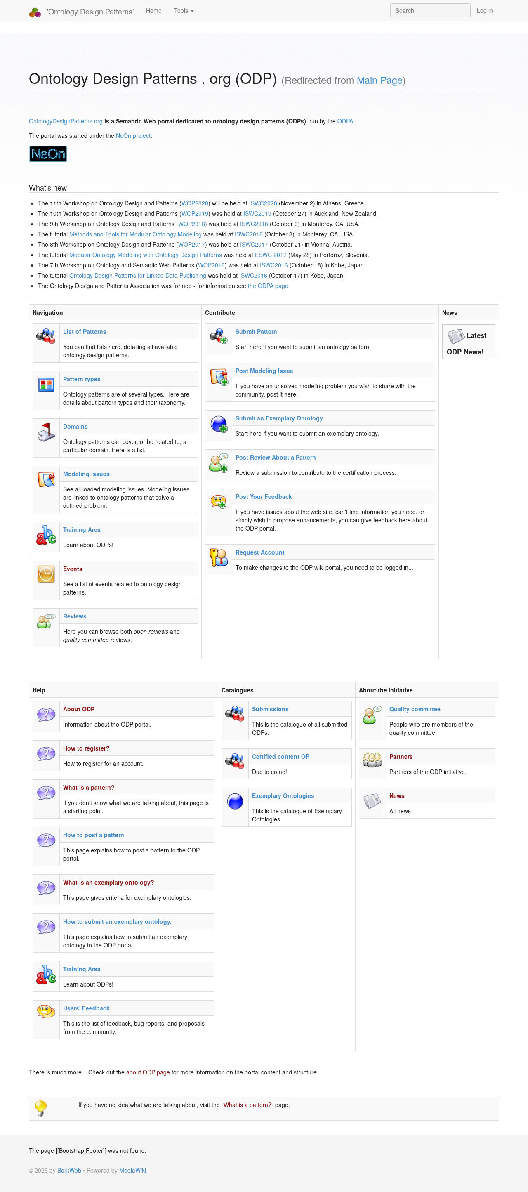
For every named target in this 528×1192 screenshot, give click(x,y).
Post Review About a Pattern (276, 457)
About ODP (78, 709)
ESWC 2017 (271, 254)
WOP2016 (211, 265)
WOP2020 (195, 203)
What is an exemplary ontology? (108, 882)
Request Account (260, 552)
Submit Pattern (256, 331)
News (397, 795)
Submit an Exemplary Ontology (279, 418)
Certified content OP (280, 756)
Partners (401, 756)
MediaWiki (132, 1170)
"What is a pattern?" (247, 1104)
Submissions (270, 709)
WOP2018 (191, 224)
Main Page (380, 80)
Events (72, 568)
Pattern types (82, 379)
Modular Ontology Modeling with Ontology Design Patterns (145, 254)
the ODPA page (268, 285)
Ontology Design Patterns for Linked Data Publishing (137, 275)
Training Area (82, 529)
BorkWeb (69, 1170)
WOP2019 (195, 213)
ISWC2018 (254, 224)
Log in (485, 10)
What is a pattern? (89, 787)
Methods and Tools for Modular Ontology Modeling (135, 234)
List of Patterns (84, 331)
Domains (75, 426)
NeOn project (133, 135)
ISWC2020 (263, 203)
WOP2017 (191, 244)
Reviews (75, 616)
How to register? (86, 748)
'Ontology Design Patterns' (89, 11)
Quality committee (415, 709)
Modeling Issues (86, 474)
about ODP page (148, 1072)
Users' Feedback (86, 1008)
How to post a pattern (93, 835)
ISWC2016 (274, 265)
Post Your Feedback (264, 496)
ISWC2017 (254, 244)
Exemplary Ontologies (283, 795)
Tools (182, 10)
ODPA (345, 121)
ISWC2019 (257, 213)
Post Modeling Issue (264, 370)
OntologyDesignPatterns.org (66, 121)
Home (154, 10)
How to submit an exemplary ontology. (117, 921)
